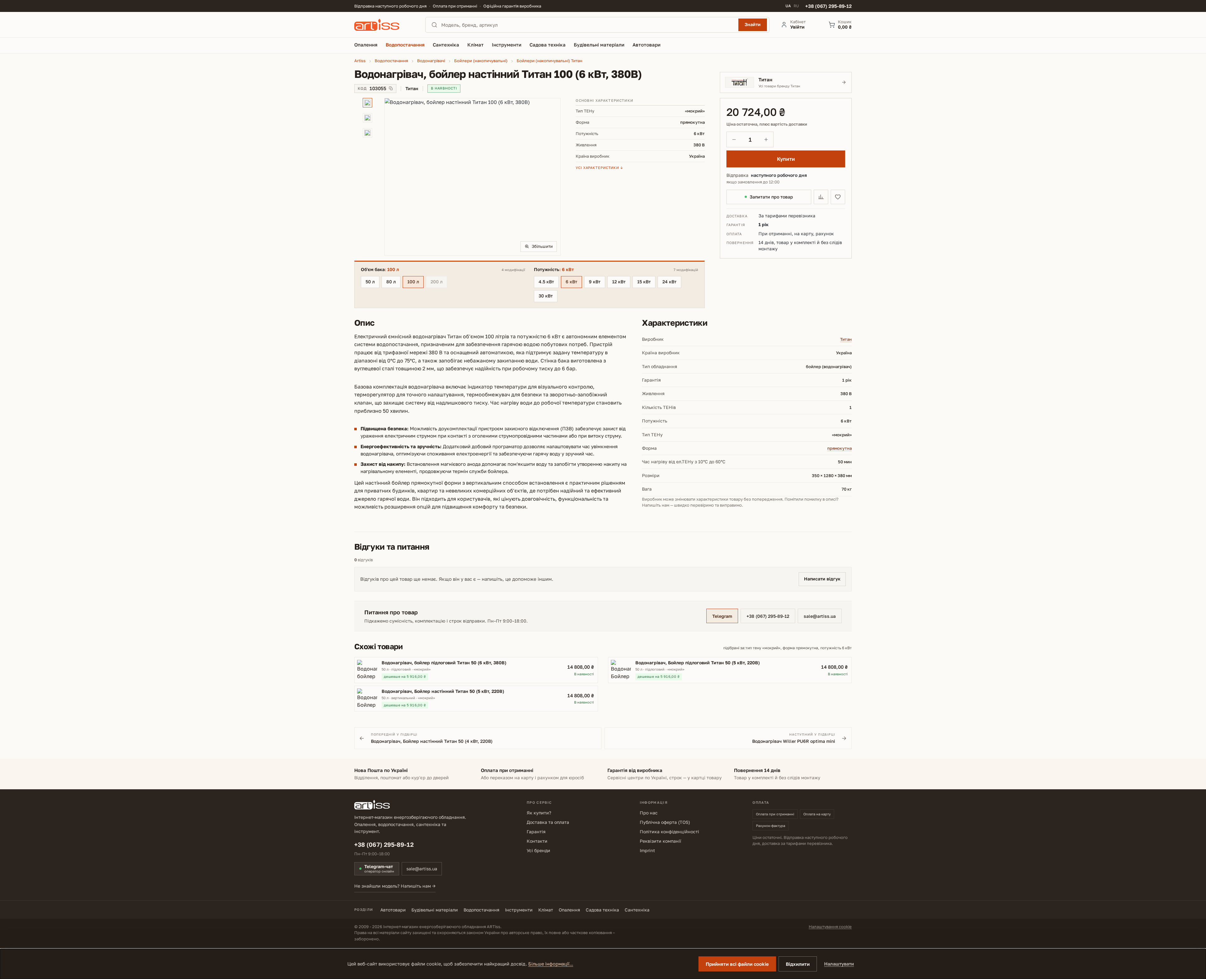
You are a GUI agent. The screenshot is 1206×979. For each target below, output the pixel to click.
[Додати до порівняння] (821, 197)
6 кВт (571, 281)
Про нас (649, 812)
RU (796, 6)
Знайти (753, 24)
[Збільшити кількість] (766, 139)
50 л (370, 281)
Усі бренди (538, 850)
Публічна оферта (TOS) (665, 822)
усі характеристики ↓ (599, 168)
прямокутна (839, 448)
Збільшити (542, 246)
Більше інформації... (550, 963)
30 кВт (546, 295)
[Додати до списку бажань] (838, 197)
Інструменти (519, 909)
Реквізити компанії (660, 841)
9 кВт (594, 281)
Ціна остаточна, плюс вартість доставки (766, 124)
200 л (439, 282)
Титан (846, 339)
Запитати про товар (771, 196)
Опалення (569, 909)
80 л (391, 281)
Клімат (545, 909)
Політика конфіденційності (669, 831)
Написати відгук (822, 578)
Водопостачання (481, 909)
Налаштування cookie (830, 926)
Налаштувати (839, 963)
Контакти (537, 841)
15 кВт (644, 281)
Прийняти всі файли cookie (737, 964)
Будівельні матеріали (434, 909)
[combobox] (588, 24)
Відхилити (798, 964)
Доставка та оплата (548, 822)
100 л (413, 281)
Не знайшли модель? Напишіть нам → (395, 886)
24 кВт (669, 281)
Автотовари (393, 909)
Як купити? (539, 812)
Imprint (647, 850)
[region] (457, 177)
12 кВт (619, 281)
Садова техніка (602, 909)
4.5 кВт (546, 281)
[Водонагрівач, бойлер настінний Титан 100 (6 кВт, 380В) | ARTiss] (472, 176)
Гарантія (536, 831)
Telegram (722, 616)
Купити (786, 159)
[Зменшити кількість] (734, 139)
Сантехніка (637, 909)
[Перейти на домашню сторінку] (384, 25)
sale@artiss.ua (820, 616)
